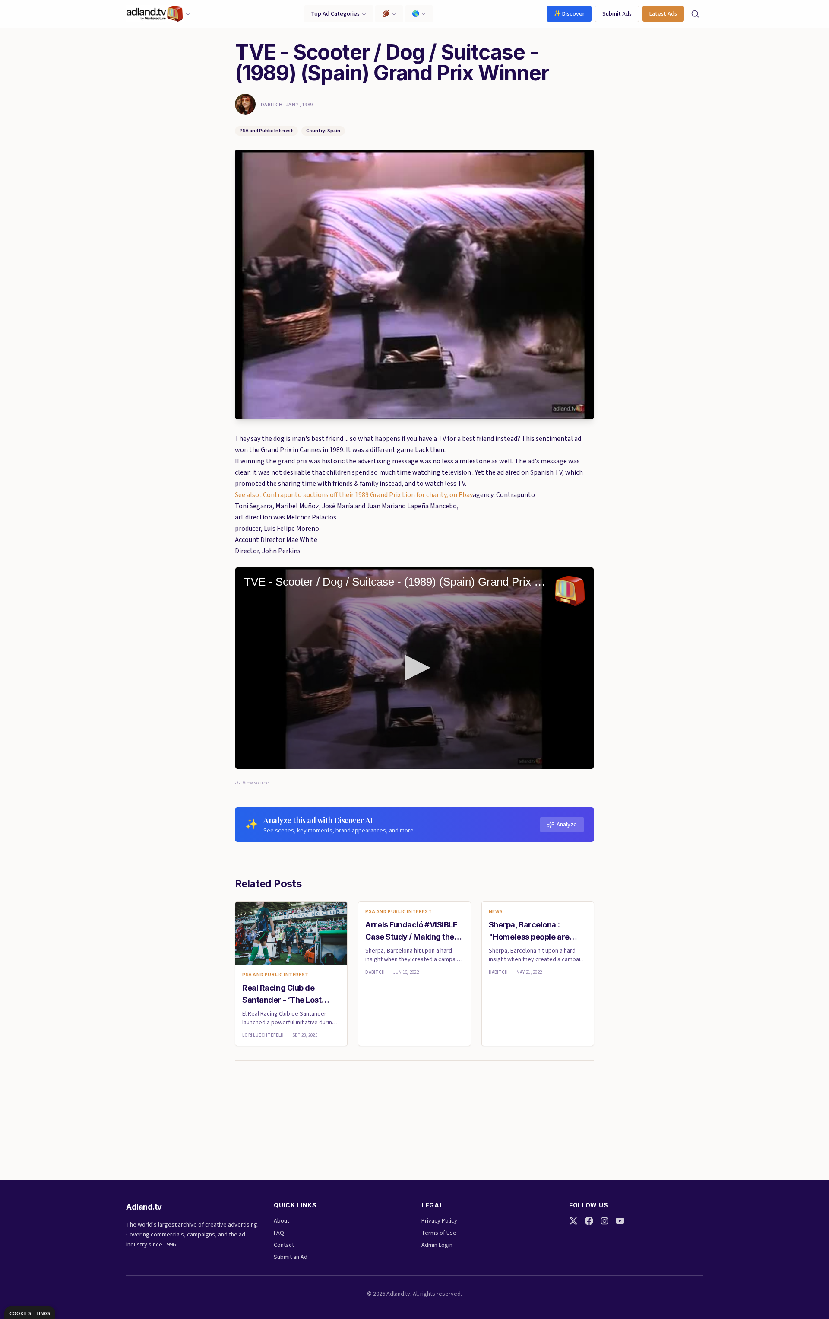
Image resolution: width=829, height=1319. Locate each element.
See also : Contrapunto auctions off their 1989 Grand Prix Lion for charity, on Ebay (354, 495)
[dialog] (29, 1312)
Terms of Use (438, 1233)
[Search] (695, 14)
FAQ (279, 1233)
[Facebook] (589, 1221)
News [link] (496, 911)
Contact (284, 1245)
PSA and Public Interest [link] (275, 975)
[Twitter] (573, 1221)
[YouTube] (620, 1221)
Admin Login (436, 1245)
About (281, 1221)
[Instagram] (604, 1221)
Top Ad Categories (335, 14)
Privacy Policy (439, 1221)
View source (256, 783)
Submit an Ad (290, 1257)
